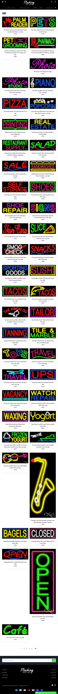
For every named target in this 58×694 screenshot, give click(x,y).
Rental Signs (38, 7)
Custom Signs (24, 7)
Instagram (54, 677)
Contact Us (53, 669)
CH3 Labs (26, 685)
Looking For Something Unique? (46, 692)
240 (35, 648)
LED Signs (4, 669)
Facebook (54, 675)
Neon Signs (4, 672)
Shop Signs (11, 7)
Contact (49, 7)
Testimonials (53, 672)
